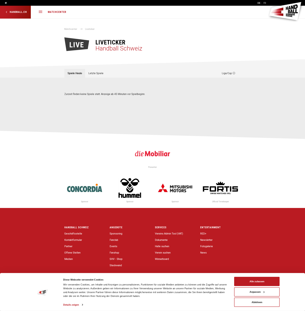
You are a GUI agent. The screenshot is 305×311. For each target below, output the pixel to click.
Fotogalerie (206, 246)
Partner (68, 246)
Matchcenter (57, 11)
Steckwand (116, 265)
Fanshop (114, 252)
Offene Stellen (72, 252)
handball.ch (18, 11)
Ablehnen (257, 302)
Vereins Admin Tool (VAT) (169, 233)
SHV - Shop (116, 259)
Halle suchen (162, 246)
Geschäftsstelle (73, 233)
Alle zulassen (257, 281)
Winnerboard (162, 259)
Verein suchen (163, 252)
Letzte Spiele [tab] (95, 73)
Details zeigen (71, 304)
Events (113, 246)
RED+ (203, 233)
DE (259, 3)
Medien (68, 259)
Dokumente (161, 239)
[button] (40, 12)
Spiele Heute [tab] (75, 73)
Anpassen (255, 291)
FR (265, 3)
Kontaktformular (73, 239)
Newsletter (206, 239)
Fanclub (114, 239)
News (203, 252)
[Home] (4, 3)
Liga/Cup (227, 73)
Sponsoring (116, 233)
